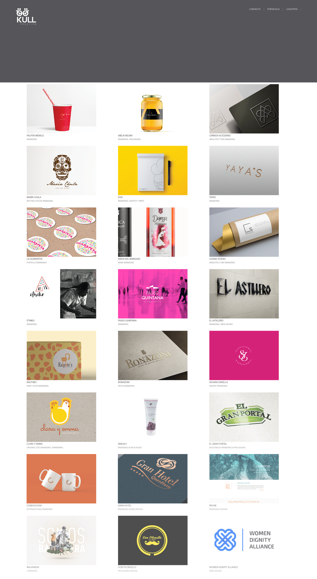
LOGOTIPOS (292, 9)
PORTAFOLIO (273, 9)
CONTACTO (255, 9)
